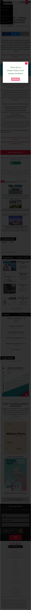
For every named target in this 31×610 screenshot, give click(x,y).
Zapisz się (15, 79)
